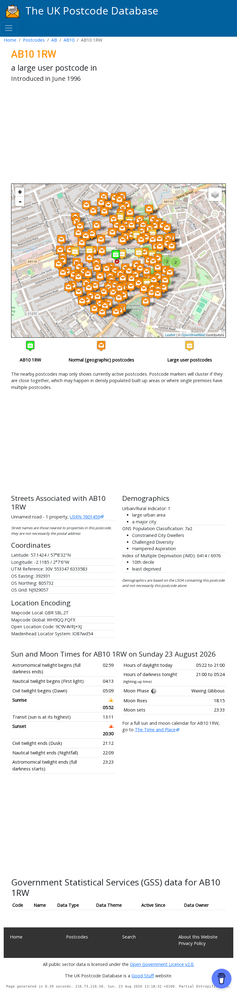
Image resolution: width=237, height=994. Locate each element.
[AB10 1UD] (167, 228)
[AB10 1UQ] (97, 226)
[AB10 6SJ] (129, 271)
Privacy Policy (192, 943)
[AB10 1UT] (130, 213)
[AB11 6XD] (163, 288)
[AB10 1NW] (89, 251)
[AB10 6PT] (116, 312)
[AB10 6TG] (105, 306)
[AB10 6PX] (147, 272)
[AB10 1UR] (113, 219)
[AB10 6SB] (115, 271)
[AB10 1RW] (116, 255)
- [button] (20, 201)
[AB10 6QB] (123, 278)
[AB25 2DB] (93, 211)
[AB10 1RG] (122, 254)
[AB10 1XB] (153, 240)
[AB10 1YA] (92, 234)
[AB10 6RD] (102, 312)
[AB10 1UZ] (159, 239)
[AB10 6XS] (78, 277)
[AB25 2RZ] (86, 205)
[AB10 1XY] (112, 232)
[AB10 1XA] (143, 225)
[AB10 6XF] (89, 258)
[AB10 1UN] (86, 236)
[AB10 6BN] (151, 293)
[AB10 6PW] (131, 286)
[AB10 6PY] (138, 283)
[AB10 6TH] (95, 286)
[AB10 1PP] (120, 217)
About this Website (198, 937)
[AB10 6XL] (68, 287)
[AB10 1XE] (122, 240)
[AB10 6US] (97, 268)
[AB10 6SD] (140, 268)
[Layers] (215, 194)
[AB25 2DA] (108, 205)
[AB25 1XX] (131, 225)
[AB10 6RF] (97, 297)
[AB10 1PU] (152, 234)
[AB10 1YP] (82, 243)
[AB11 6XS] (158, 294)
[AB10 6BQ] (154, 280)
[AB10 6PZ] (144, 289)
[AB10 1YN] (70, 250)
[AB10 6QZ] (94, 309)
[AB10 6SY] (153, 261)
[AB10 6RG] (119, 298)
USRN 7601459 (85, 517)
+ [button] (20, 192)
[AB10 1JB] (75, 252)
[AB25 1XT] (119, 200)
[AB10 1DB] (102, 251)
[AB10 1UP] (78, 233)
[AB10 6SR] (100, 277)
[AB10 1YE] (144, 252)
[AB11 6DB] (172, 246)
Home (10, 40)
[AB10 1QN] (149, 209)
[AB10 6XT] (88, 274)
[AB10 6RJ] (82, 301)
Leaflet (170, 334)
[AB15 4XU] (60, 250)
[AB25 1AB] (80, 227)
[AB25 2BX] (104, 211)
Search (129, 937)
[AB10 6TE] (89, 288)
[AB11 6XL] (165, 281)
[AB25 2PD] (101, 203)
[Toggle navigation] (8, 28)
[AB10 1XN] (141, 240)
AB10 (69, 40)
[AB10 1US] (117, 226)
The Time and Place (155, 729)
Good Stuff (142, 976)
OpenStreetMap (193, 334)
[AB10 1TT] (160, 247)
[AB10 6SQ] (106, 269)
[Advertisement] (118, 134)
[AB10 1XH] (146, 237)
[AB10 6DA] (146, 301)
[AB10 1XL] (101, 239)
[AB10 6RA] (104, 292)
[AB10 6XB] (63, 273)
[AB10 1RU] (139, 252)
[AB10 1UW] (155, 226)
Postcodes (34, 40)
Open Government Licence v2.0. (162, 964)
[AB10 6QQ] (113, 293)
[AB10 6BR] (158, 268)
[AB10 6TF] (79, 292)
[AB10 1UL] (61, 239)
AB (54, 40)
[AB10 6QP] (119, 289)
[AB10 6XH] (59, 264)
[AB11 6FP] (170, 272)
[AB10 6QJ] (131, 279)
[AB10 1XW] (122, 228)
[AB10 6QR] (100, 304)
